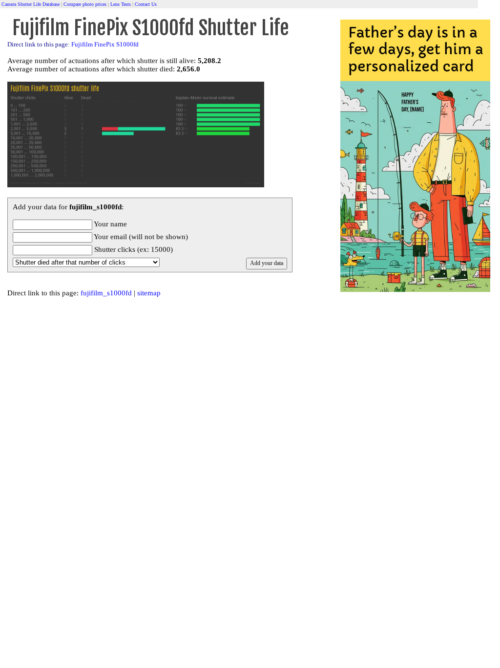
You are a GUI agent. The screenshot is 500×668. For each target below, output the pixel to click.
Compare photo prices (84, 4)
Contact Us (146, 4)
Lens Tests (120, 4)
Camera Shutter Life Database (30, 4)
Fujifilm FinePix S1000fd (105, 44)
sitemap (149, 293)
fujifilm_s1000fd (106, 293)
